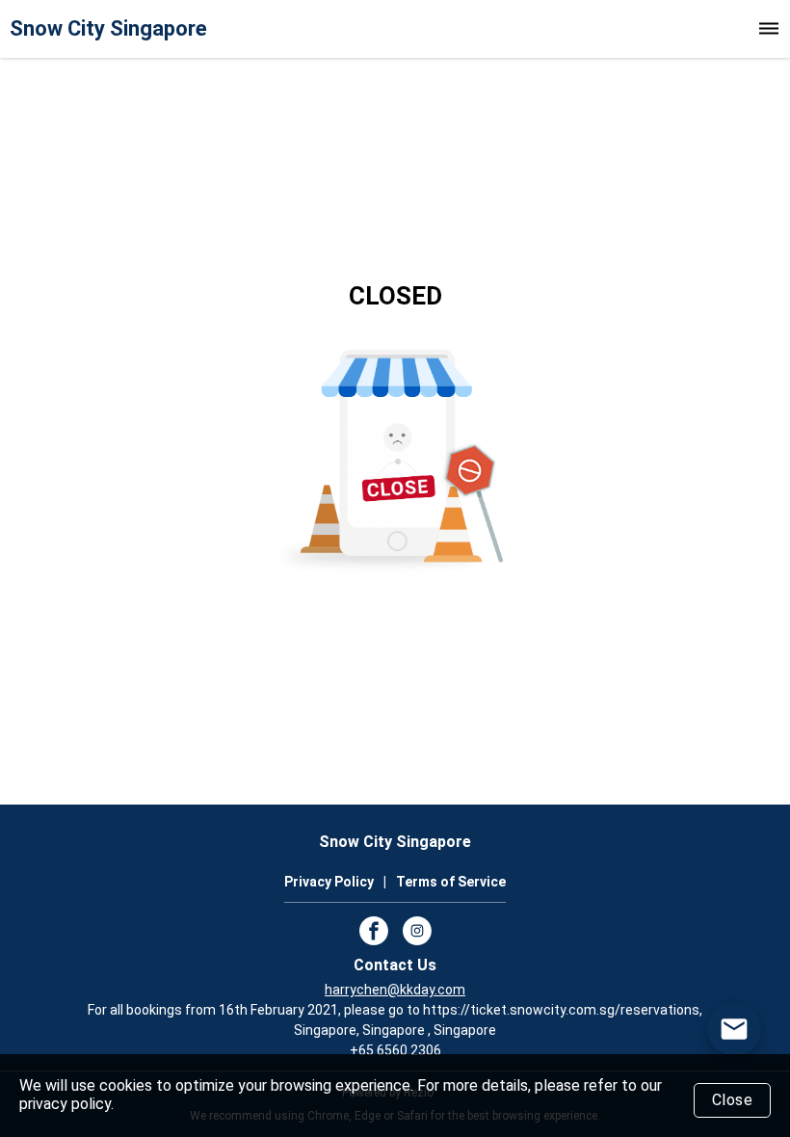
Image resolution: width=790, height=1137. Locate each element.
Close (732, 1100)
